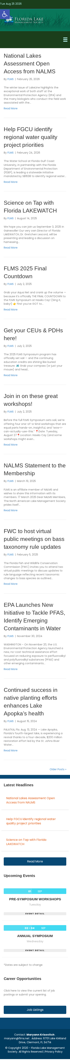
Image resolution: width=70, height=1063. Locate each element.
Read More (11, 108)
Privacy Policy (54, 1051)
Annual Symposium (35, 936)
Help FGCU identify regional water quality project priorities (30, 137)
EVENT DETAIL (35, 913)
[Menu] (65, 39)
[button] (5, 14)
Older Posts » (58, 769)
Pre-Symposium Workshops (35, 899)
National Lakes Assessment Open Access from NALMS (29, 63)
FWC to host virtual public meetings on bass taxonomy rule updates (34, 539)
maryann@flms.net (16, 1038)
